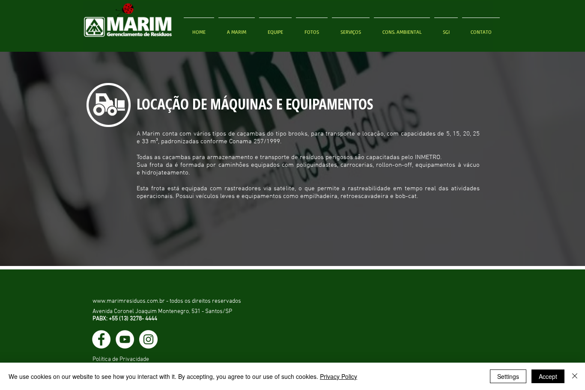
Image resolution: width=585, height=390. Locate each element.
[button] (312, 28)
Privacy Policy (338, 376)
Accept (548, 376)
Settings (508, 376)
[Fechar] (575, 376)
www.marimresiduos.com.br (129, 301)
